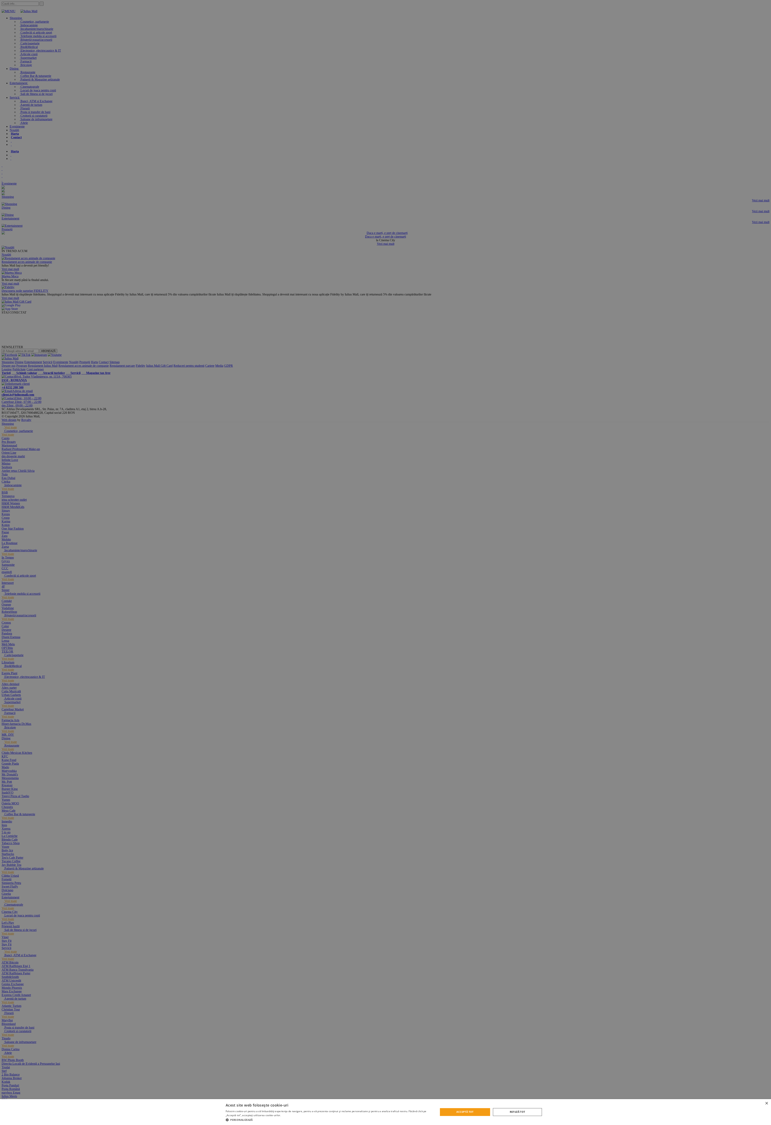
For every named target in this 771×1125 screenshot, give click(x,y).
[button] (329, 1119)
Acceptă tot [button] (464, 1112)
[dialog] (385, 1112)
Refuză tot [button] (517, 1112)
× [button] (766, 1103)
